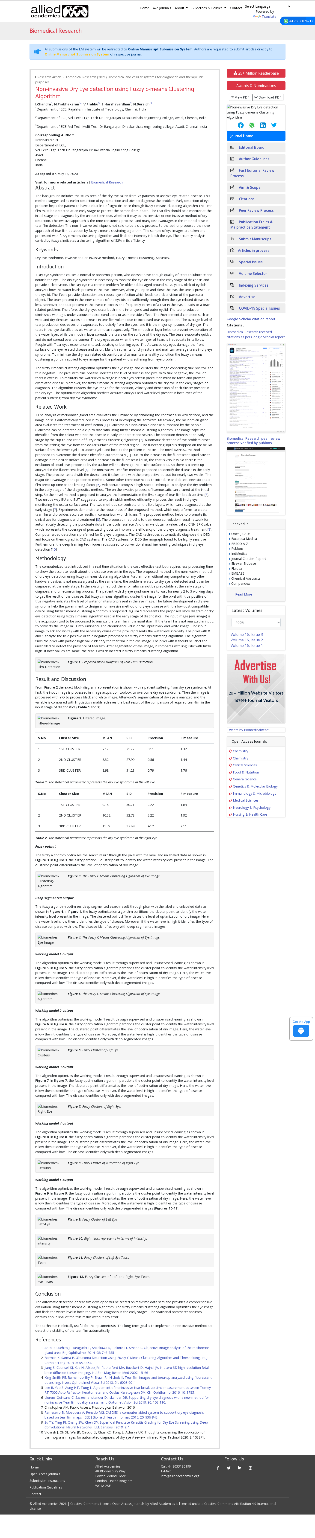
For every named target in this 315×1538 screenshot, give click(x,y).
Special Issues (250, 262)
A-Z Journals (162, 8)
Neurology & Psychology (251, 807)
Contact (236, 8)
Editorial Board (251, 147)
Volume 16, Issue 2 (247, 640)
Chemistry (240, 751)
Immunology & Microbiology (254, 793)
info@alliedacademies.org (180, 1476)
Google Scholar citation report (251, 319)
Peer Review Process (256, 210)
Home (144, 8)
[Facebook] (218, 1468)
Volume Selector (252, 273)
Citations (246, 199)
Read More (243, 594)
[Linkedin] (240, 1468)
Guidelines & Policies (207, 8)
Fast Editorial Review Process (252, 173)
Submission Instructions (47, 1480)
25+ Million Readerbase (258, 73)
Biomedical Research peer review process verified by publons (253, 441)
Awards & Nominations (256, 85)
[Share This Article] (237, 125)
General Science (245, 779)
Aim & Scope (249, 187)
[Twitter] (229, 1468)
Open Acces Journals (45, 1474)
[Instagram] (251, 1468)
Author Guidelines (253, 159)
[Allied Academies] (60, 11)
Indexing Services (253, 285)
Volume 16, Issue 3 (247, 634)
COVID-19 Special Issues (259, 308)
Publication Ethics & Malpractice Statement (251, 225)
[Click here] (256, 388)
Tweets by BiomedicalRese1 (248, 730)
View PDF (241, 97)
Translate (269, 16)
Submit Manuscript (254, 239)
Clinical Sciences (245, 765)
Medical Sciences (246, 800)
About (180, 8)
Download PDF (269, 97)
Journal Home (241, 136)
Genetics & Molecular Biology (255, 786)
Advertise (246, 296)
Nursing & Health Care (250, 814)
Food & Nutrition (246, 772)
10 (54, 549)
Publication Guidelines (46, 1487)
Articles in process (253, 250)
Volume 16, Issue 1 (247, 645)
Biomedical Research (107, 182)
